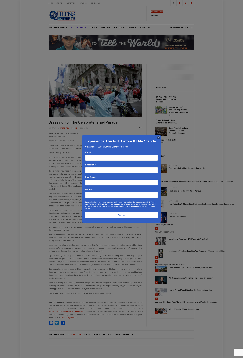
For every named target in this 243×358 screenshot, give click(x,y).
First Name (90, 165)
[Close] (158, 137)
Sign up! (121, 215)
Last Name (90, 177)
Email (88, 152)
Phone (88, 189)
